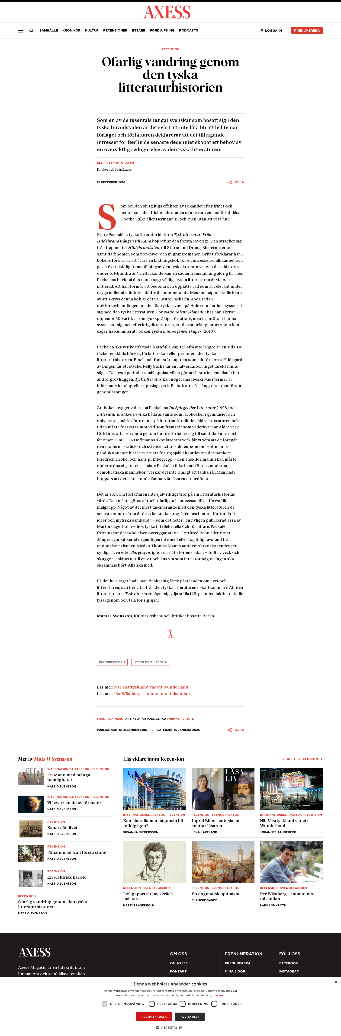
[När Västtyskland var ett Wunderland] (291, 801)
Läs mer (219, 995)
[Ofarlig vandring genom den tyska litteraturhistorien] (65, 903)
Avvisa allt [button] (190, 1017)
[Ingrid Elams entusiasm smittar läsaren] (223, 801)
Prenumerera (307, 30)
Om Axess (179, 963)
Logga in (273, 30)
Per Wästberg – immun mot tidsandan (152, 694)
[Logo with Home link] (167, 11)
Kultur (92, 30)
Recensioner (115, 30)
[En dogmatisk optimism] (223, 874)
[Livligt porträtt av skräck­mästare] (154, 874)
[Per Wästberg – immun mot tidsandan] (291, 874)
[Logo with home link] (78, 952)
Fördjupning (162, 30)
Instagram (289, 971)
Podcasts (188, 30)
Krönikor (71, 30)
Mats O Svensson (115, 163)
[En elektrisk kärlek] (65, 878)
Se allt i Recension (300, 759)
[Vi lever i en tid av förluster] (65, 804)
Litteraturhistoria (150, 662)
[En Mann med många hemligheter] (65, 780)
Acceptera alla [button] (154, 1017)
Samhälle (48, 30)
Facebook (288, 963)
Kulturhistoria (112, 662)
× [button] (336, 982)
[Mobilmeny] (21, 30)
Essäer (138, 30)
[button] (170, 1027)
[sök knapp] (31, 30)
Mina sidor (235, 971)
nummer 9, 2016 (181, 718)
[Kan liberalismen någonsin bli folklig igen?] (154, 801)
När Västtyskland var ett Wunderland (151, 687)
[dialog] (170, 1006)
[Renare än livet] (65, 829)
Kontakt (178, 971)
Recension (170, 49)
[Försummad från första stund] (65, 854)
